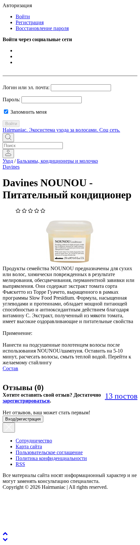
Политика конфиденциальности (51, 458)
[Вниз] (5, 539)
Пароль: (11, 99)
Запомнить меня (28, 112)
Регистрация (30, 22)
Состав (10, 368)
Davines (11, 167)
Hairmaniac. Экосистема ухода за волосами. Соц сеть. (61, 130)
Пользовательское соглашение (49, 452)
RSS (20, 464)
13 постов (121, 396)
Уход (8, 161)
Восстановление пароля (42, 28)
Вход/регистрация (23, 419)
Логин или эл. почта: (26, 87)
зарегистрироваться (26, 401)
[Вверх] (5, 533)
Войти (23, 16)
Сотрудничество (34, 440)
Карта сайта (29, 446)
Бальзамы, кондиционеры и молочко (57, 161)
